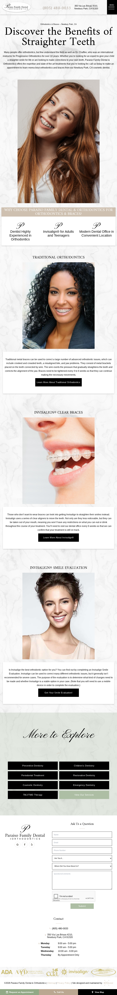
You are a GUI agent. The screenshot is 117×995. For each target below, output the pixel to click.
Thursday (46, 955)
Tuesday (45, 947)
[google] (17, 844)
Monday (45, 943)
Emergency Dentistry (84, 785)
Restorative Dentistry (84, 775)
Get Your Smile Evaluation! (58, 692)
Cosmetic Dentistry (33, 785)
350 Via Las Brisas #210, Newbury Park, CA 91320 (86, 7)
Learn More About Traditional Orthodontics (58, 382)
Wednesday (47, 951)
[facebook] (25, 844)
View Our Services (84, 795)
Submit (82, 906)
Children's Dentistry (84, 765)
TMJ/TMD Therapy (33, 795)
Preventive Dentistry (32, 765)
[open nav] (112, 7)
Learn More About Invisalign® (58, 537)
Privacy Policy (63, 983)
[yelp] (32, 844)
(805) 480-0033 (57, 8)
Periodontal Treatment (32, 775)
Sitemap (51, 983)
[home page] (16, 7)
